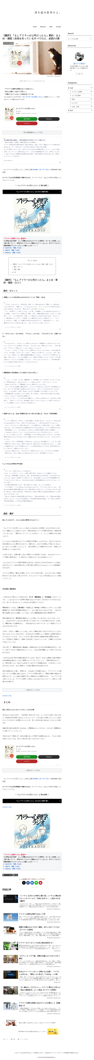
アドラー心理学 (8, 875)
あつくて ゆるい (79, 63)
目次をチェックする (33, 690)
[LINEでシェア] (36, 883)
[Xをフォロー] (77, 74)
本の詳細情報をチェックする (33, 132)
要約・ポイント (18, 267)
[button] (90, 39)
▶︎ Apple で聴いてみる (11, 250)
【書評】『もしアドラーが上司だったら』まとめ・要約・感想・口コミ (32, 264)
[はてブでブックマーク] (32, 883)
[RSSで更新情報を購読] (82, 74)
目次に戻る (8, 695)
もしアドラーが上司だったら (25, 108)
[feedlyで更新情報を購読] (79, 74)
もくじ (30, 260)
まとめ (14, 272)
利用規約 (66, 1052)
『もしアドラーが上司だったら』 (32, 97)
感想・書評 (17, 269)
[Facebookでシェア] (28, 883)
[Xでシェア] (24, 883)
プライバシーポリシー (56, 1052)
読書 (16, 875)
